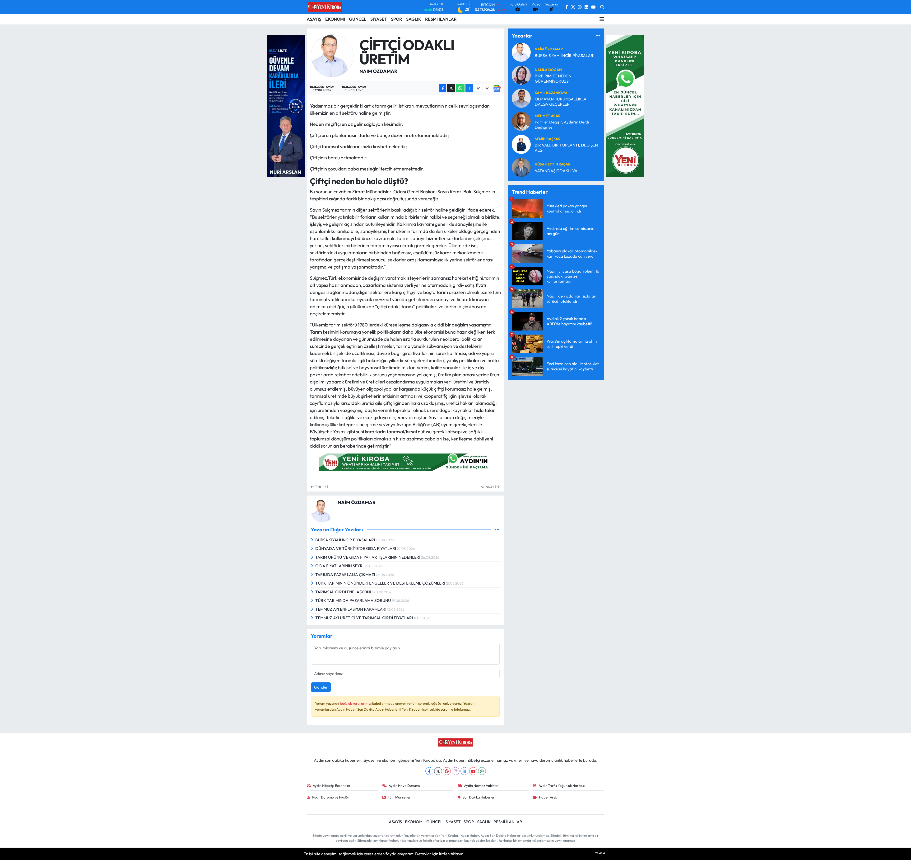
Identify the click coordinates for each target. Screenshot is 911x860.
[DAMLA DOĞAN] (521, 74)
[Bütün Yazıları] (497, 529)
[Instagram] (456, 771)
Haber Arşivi (548, 797)
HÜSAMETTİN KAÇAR (553, 164)
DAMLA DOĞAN (548, 69)
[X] (438, 771)
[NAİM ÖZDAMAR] (332, 55)
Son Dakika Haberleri (479, 797)
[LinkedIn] (464, 771)
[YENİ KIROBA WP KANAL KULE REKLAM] (625, 105)
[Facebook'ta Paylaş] (442, 88)
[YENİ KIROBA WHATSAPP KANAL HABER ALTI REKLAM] (405, 461)
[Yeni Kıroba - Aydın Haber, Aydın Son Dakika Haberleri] (324, 7)
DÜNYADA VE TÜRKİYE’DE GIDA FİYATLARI (356, 548)
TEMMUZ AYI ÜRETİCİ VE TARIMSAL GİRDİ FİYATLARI (364, 617)
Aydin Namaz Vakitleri (481, 785)
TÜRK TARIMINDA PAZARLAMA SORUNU (353, 600)
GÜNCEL (357, 19)
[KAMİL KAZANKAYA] (521, 97)
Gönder (321, 687)
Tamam (600, 853)
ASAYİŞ (314, 19)
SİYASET (378, 19)
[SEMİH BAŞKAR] (521, 143)
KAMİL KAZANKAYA (551, 92)
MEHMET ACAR (548, 115)
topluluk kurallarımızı (356, 703)
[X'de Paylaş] (451, 88)
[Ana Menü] (602, 19)
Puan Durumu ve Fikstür (330, 797)
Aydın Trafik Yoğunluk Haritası (562, 785)
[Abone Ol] (497, 88)
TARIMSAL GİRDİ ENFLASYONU (344, 591)
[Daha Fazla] (469, 88)
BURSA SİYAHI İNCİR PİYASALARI (345, 539)
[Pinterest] (447, 771)
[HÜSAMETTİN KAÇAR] (521, 166)
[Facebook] (429, 771)
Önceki (321, 487)
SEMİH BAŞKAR (548, 139)
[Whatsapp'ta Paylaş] (460, 88)
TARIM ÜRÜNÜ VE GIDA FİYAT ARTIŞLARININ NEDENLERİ (368, 557)
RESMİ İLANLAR (441, 19)
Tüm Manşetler (399, 797)
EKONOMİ (335, 19)
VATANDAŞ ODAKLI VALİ (558, 170)
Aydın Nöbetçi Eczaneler (331, 785)
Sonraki (489, 487)
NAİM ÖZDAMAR (378, 71)
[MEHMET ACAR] (521, 120)
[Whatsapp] (482, 771)
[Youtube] (473, 771)
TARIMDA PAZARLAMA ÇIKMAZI (345, 574)
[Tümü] (598, 35)
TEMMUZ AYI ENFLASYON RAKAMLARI (351, 609)
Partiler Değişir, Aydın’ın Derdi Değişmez (562, 124)
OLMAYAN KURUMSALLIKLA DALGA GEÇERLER (560, 101)
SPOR (396, 19)
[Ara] (602, 7)
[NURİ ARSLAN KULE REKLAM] (286, 105)
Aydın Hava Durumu (404, 785)
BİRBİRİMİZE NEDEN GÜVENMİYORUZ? (553, 78)
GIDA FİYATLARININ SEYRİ (339, 565)
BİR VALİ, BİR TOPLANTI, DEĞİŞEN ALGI (566, 147)
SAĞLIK (413, 19)
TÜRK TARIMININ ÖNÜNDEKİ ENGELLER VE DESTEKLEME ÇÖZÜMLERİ (380, 583)
